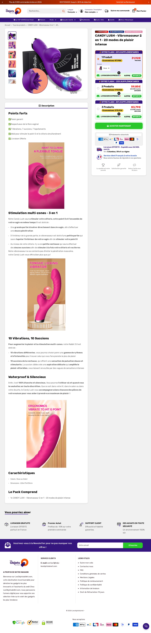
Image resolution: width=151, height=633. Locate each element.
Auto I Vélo (100, 20)
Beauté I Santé (67, 20)
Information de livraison (89, 588)
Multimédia (86, 20)
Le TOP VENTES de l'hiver (24, 20)
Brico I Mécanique (126, 20)
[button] (119, 64)
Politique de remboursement (91, 581)
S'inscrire (133, 545)
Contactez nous (86, 566)
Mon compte (90, 12)
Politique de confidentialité (91, 585)
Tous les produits (19, 25)
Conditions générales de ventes (93, 574)
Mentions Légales (87, 577)
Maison (42, 20)
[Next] (149, 2)
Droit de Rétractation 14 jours (92, 592)
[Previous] (2, 2)
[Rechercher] (63, 11)
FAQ (81, 570)
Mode (51, 20)
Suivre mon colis (86, 563)
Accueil (7, 25)
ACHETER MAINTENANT (120, 126)
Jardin (111, 20)
